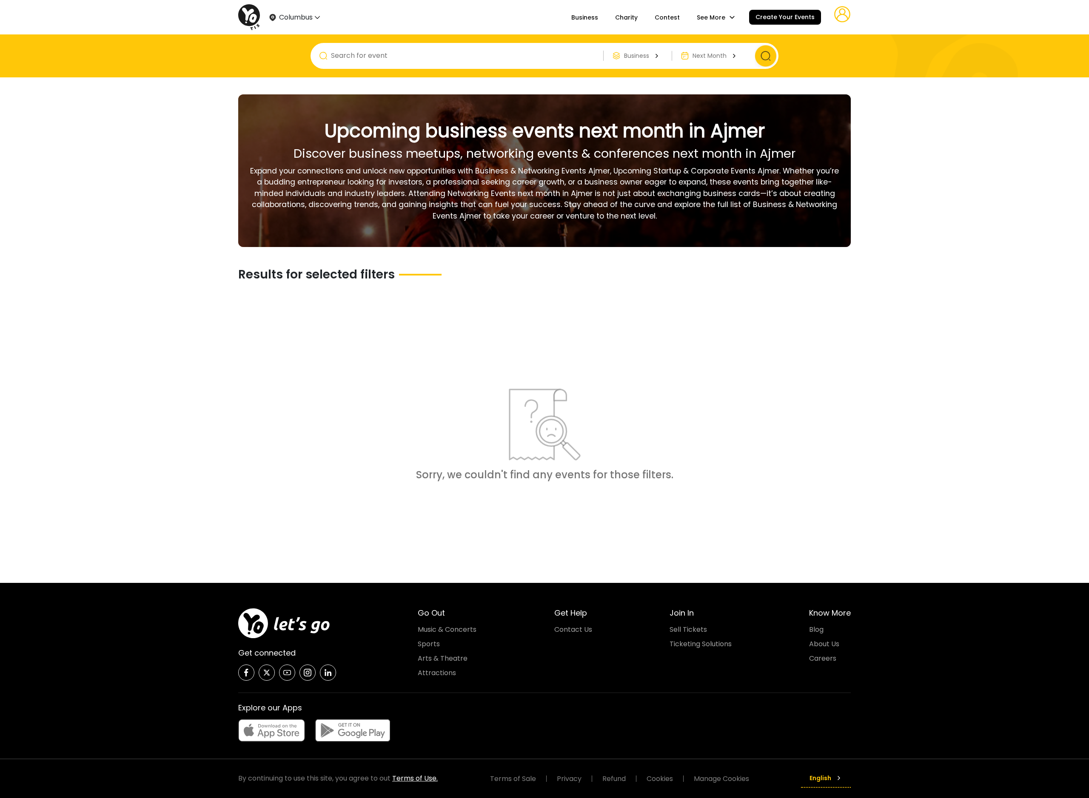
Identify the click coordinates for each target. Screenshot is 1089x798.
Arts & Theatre (443, 658)
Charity (626, 17)
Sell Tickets (688, 629)
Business (584, 17)
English (820, 778)
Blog (816, 629)
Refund (614, 779)
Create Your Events (785, 17)
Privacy (569, 779)
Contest (667, 17)
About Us (824, 644)
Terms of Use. (415, 778)
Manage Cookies (721, 779)
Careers (822, 658)
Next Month (710, 55)
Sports (429, 644)
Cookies (660, 779)
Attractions (437, 673)
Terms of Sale (513, 779)
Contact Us (573, 629)
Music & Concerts (447, 629)
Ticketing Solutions (701, 644)
